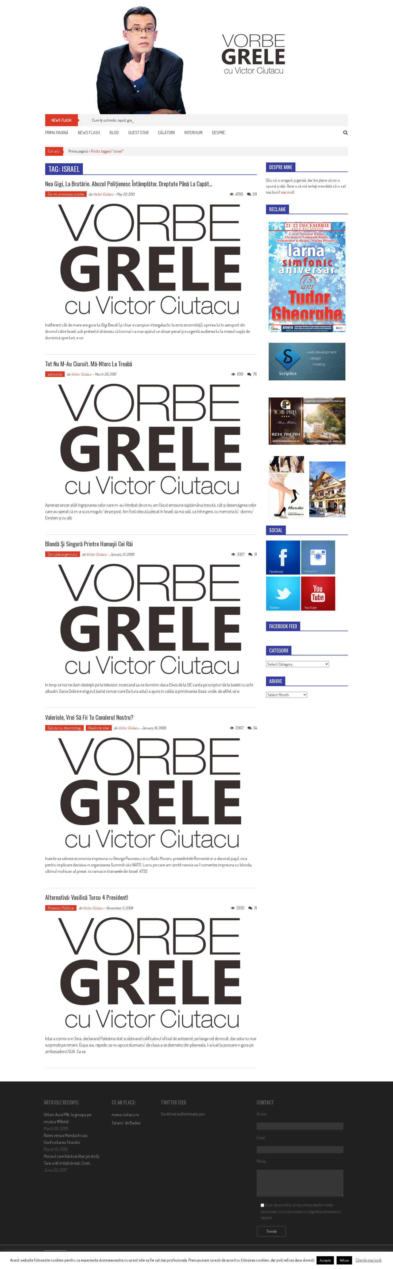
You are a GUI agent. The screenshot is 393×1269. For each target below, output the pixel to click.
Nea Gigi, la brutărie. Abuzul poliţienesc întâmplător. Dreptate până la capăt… (128, 183)
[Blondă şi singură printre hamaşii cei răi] (151, 620)
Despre (218, 132)
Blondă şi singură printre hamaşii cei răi (89, 543)
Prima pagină (56, 132)
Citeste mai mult (369, 1260)
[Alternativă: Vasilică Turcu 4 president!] (151, 973)
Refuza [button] (344, 1260)
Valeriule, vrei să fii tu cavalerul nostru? (89, 717)
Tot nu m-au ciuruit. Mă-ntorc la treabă (88, 363)
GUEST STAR (138, 132)
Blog (114, 132)
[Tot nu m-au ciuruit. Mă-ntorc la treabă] (151, 439)
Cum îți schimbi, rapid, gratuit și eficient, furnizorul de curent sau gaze (147, 120)
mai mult (287, 192)
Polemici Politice (61, 907)
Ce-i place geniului (62, 554)
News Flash (89, 132)
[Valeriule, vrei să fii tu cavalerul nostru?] (151, 793)
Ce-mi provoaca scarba (66, 194)
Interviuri (193, 132)
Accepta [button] (325, 1260)
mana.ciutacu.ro (125, 1114)
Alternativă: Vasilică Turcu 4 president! (86, 897)
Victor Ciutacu (103, 194)
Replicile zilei (98, 727)
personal (55, 374)
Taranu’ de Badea (126, 1122)
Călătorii (166, 132)
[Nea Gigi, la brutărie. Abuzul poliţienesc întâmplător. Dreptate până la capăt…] (151, 259)
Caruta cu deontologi (64, 727)
